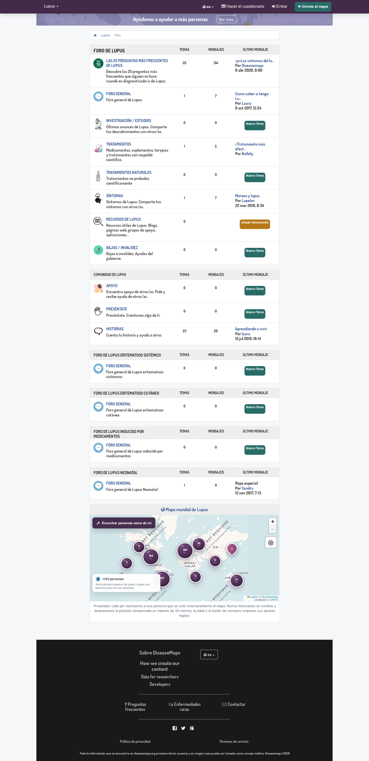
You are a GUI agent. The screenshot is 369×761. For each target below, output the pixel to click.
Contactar (236, 704)
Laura (246, 103)
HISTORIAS (115, 328)
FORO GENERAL (118, 93)
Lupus (105, 35)
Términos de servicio (234, 741)
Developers (160, 684)
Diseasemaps (253, 65)
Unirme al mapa (314, 6)
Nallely (247, 153)
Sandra (247, 488)
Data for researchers (159, 676)
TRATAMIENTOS (118, 144)
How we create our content (160, 666)
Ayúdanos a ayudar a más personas (170, 19)
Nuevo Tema (255, 123)
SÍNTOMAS (114, 195)
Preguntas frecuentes (135, 706)
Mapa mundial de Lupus (186, 509)
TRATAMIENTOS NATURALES (128, 172)
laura (246, 333)
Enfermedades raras (187, 706)
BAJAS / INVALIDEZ (122, 247)
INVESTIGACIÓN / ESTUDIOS (128, 120)
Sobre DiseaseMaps (159, 652)
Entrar (281, 6)
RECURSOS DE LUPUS (123, 219)
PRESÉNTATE (116, 308)
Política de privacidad (135, 741)
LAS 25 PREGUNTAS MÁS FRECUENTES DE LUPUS (137, 63)
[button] (50, 6)
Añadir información (255, 222)
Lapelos (248, 200)
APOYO (111, 285)
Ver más (226, 20)
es (210, 654)
